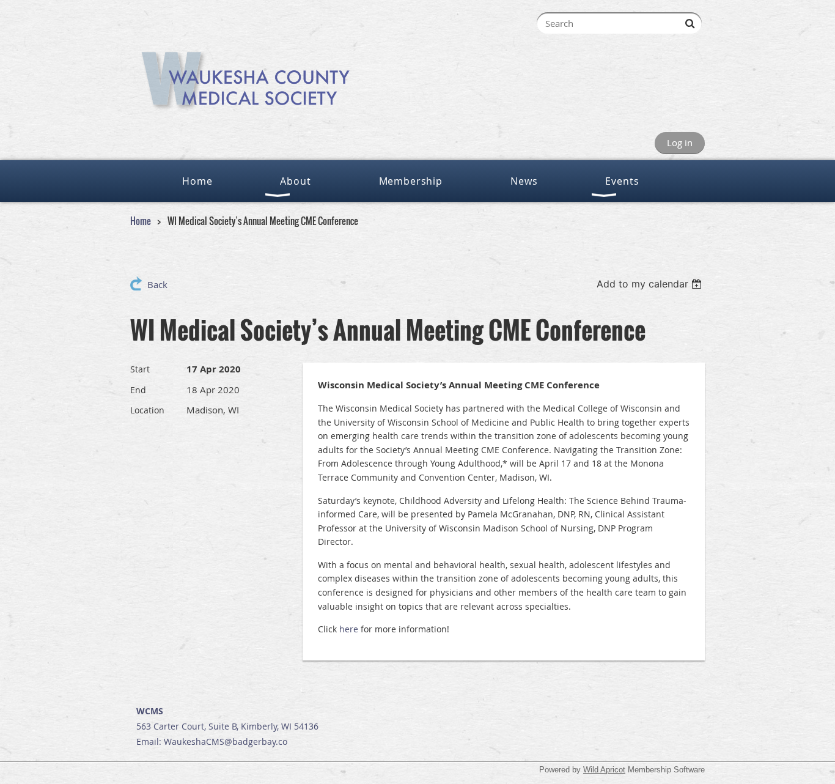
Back (157, 284)
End (138, 390)
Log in (680, 142)
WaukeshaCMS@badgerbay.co (225, 741)
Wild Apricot (604, 769)
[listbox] (651, 283)
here (348, 629)
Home (140, 220)
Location (147, 410)
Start (140, 369)
